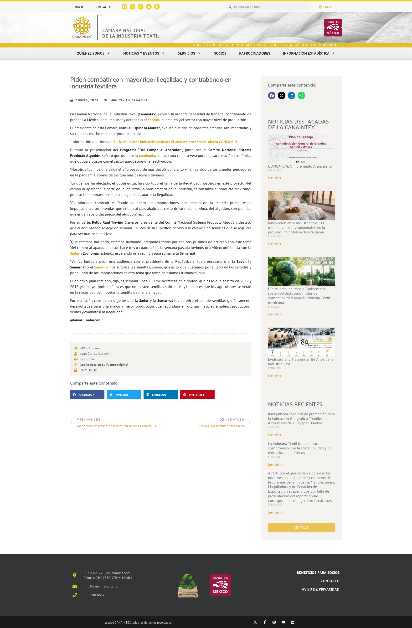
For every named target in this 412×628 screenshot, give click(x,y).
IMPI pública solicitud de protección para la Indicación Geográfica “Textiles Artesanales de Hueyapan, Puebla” (301, 418)
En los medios (136, 100)
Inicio (79, 7)
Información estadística (306, 53)
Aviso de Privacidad (321, 589)
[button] (87, 394)
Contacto (102, 7)
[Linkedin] (157, 7)
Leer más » (275, 177)
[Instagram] (141, 7)
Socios (220, 53)
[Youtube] (149, 7)
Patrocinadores (254, 53)
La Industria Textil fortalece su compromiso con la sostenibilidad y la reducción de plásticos (299, 448)
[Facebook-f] (265, 622)
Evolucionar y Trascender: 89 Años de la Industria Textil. (300, 361)
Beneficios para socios (318, 572)
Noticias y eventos (141, 53)
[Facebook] (124, 7)
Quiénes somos (90, 53)
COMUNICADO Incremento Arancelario (300, 166)
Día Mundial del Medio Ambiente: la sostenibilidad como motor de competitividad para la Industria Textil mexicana (299, 295)
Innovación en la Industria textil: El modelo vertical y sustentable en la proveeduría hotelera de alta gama (296, 227)
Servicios (186, 53)
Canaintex (116, 100)
